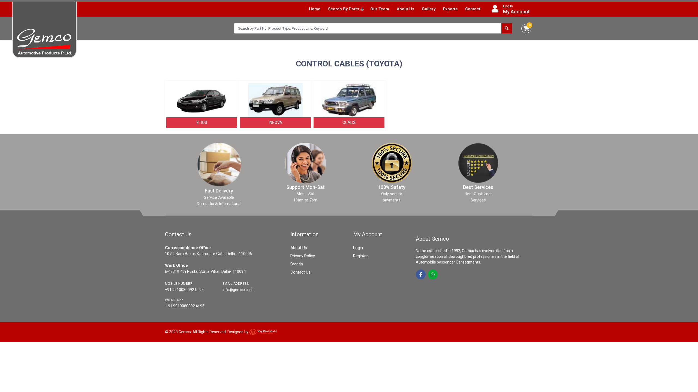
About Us (405, 9)
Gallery (428, 9)
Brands (296, 264)
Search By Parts (344, 9)
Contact (472, 9)
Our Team (379, 9)
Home (314, 9)
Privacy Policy (302, 255)
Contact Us (300, 272)
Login (358, 247)
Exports (450, 9)
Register (360, 255)
